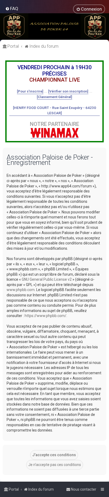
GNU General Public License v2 (47, 279)
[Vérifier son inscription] (68, 91)
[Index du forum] (54, 26)
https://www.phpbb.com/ (45, 316)
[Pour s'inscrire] (30, 91)
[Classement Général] (54, 97)
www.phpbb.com (21, 290)
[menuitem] (12, 8)
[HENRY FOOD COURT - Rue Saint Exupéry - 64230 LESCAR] (54, 110)
